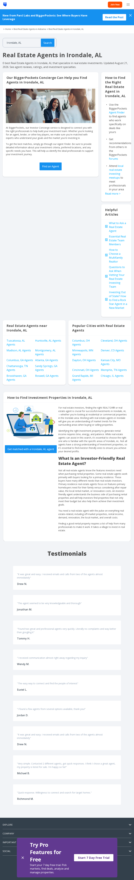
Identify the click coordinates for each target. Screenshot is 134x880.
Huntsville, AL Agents (48, 340)
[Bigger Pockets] (5, 5)
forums (113, 159)
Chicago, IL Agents (112, 376)
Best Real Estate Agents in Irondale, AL (66, 29)
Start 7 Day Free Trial (93, 858)
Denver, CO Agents (112, 350)
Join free (115, 4)
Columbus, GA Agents (20, 360)
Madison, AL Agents (19, 350)
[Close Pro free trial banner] (23, 857)
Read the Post (114, 17)
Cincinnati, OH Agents (85, 370)
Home (8, 29)
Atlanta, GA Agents (46, 360)
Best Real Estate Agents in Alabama (30, 29)
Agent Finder (117, 112)
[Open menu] (128, 4)
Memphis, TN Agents (114, 370)
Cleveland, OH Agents (114, 340)
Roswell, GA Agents (47, 376)
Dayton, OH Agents (84, 360)
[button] (67, 857)
